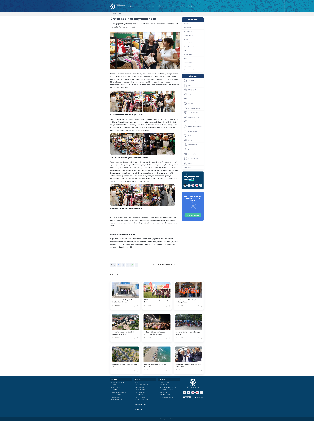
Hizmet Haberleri (189, 47)
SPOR (189, 149)
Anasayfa (113, 13)
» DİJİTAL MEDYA (115, 397)
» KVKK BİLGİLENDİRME (116, 399)
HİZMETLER (161, 6)
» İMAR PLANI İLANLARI (164, 394)
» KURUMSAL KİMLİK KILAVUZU (118, 392)
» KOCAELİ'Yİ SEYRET (140, 397)
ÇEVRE (189, 85)
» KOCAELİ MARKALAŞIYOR (141, 399)
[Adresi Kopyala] (136, 265)
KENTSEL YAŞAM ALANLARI (195, 126)
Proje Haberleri (188, 54)
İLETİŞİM (190, 6)
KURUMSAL (141, 6)
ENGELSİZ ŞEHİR (192, 99)
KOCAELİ (151, 6)
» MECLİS (113, 385)
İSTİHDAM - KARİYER (193, 117)
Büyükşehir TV (188, 31)
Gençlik (186, 39)
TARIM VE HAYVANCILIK (194, 158)
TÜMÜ (189, 167)
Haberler (121, 13)
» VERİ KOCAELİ (139, 407)
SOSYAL (190, 140)
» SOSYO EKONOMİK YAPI (141, 385)
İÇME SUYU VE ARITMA (194, 108)
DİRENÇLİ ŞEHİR (192, 90)
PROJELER (171, 6)
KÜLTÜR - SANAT (192, 131)
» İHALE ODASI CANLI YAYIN (166, 390)
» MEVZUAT (114, 390)
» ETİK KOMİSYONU (116, 394)
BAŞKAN (130, 6)
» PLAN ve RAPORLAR (116, 387)
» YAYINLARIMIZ (138, 409)
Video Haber (187, 66)
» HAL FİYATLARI (163, 392)
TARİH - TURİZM (192, 154)
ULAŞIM (190, 163)
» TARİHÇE (137, 382)
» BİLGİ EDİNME (163, 385)
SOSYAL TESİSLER (192, 145)
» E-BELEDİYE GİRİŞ (164, 382)
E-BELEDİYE (180, 6)
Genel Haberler (188, 43)
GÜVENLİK (190, 103)
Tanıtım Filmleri (188, 62)
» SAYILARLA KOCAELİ (140, 387)
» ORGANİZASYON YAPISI (117, 382)
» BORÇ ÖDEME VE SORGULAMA (167, 387)
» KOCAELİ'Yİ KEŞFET (140, 390)
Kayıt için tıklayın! (193, 215)
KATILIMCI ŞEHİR (192, 122)
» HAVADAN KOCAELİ (140, 404)
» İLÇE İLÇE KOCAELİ (140, 392)
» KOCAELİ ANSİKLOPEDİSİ (141, 402)
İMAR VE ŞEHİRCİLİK (193, 113)
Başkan (186, 24)
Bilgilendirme (187, 27)
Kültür (185, 50)
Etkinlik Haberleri (188, 35)
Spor (185, 58)
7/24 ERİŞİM (191, 81)
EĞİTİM (189, 94)
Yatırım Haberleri (189, 70)
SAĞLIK (189, 136)
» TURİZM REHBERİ (139, 394)
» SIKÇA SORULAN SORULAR (166, 397)
